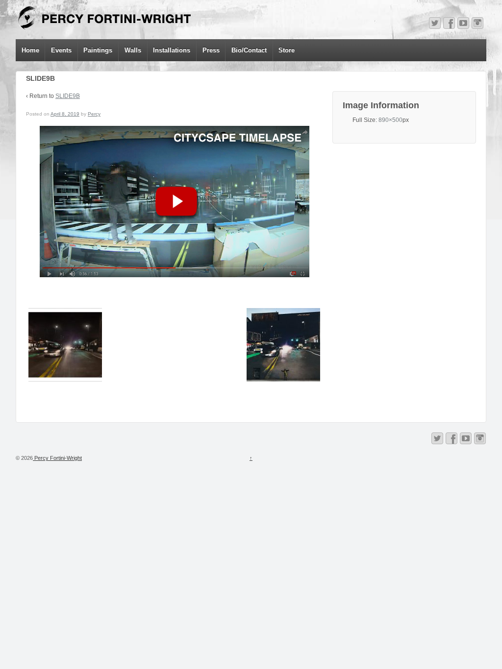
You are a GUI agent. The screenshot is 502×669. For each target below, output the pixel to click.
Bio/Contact (249, 50)
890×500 (390, 120)
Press (211, 50)
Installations (171, 50)
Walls (133, 50)
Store (286, 50)
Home (30, 50)
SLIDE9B (67, 96)
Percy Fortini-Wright (57, 458)
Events (61, 50)
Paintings (97, 50)
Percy (94, 114)
